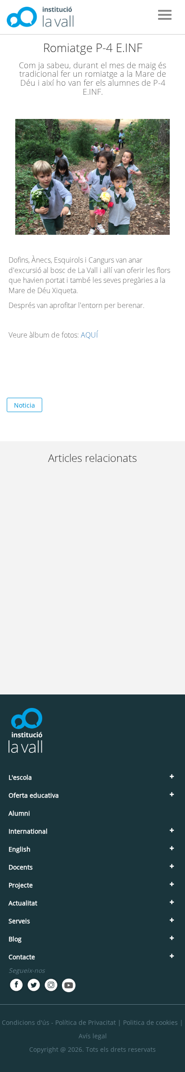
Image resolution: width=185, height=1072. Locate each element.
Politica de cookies (150, 1022)
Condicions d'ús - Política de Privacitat (59, 1022)
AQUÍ (89, 335)
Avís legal (93, 1036)
